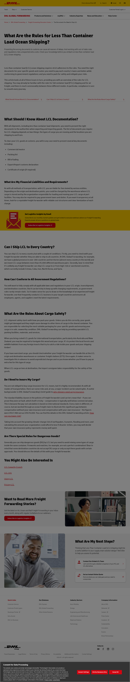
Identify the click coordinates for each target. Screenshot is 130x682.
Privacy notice (48, 680)
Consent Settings (83, 672)
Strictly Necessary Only (99, 672)
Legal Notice (56, 680)
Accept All (115, 672)
